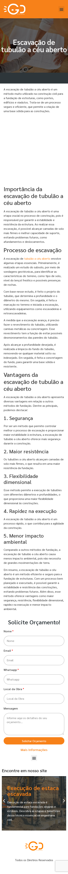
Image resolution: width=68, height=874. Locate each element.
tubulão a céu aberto (37, 258)
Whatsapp (10, 670)
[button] (61, 9)
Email (7, 650)
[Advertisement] (34, 150)
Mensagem (11, 708)
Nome (8, 631)
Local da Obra (13, 689)
